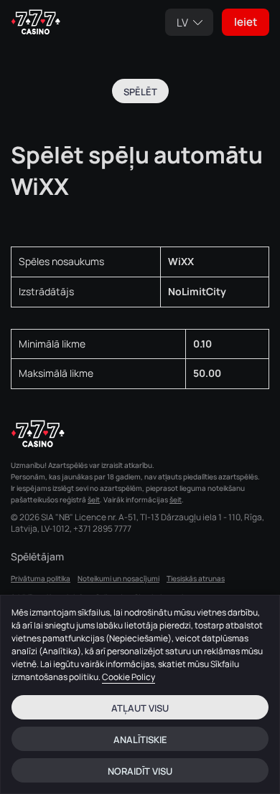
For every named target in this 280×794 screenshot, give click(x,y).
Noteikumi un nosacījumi (118, 578)
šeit (94, 499)
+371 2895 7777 (102, 529)
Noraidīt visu (140, 771)
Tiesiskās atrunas (196, 578)
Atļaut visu (140, 708)
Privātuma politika (40, 578)
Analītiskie (140, 739)
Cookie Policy (128, 677)
